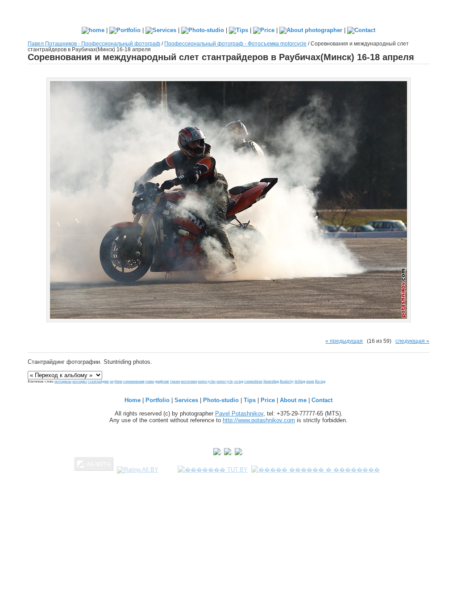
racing (238, 381)
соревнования (134, 381)
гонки (149, 381)
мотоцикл (79, 381)
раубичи (116, 381)
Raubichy (287, 381)
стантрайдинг (98, 381)
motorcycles (207, 381)
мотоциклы (62, 381)
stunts (310, 381)
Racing (320, 381)
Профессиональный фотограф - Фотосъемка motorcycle (235, 43)
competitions (253, 381)
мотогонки (189, 381)
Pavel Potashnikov (239, 413)
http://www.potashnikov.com (259, 420)
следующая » (412, 341)
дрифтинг (162, 381)
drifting (300, 381)
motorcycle (224, 381)
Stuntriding (271, 381)
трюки (175, 381)
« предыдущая (344, 341)
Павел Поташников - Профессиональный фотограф (94, 43)
